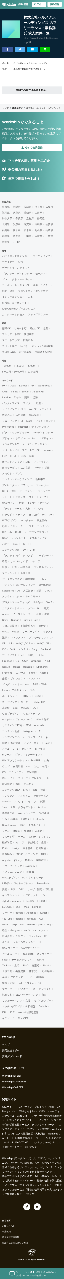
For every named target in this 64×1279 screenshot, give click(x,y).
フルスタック (19, 690)
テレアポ (28, 555)
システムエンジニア (24, 942)
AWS (13, 385)
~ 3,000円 (7, 365)
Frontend (7, 672)
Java (4, 807)
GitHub (29, 860)
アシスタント (42, 444)
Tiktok (46, 965)
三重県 (49, 236)
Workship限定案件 (28, 1012)
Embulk (43, 1006)
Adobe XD (38, 391)
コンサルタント (42, 567)
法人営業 (25, 467)
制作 (43, 854)
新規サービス (9, 567)
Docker (23, 385)
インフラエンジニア (13, 296)
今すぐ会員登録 (33, 147)
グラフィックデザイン (27, 754)
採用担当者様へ (11, 1050)
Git (17, 450)
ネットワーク (35, 877)
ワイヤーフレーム (23, 883)
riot (22, 924)
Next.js (6, 666)
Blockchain (35, 936)
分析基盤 (30, 1006)
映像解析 (7, 854)
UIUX (5, 491)
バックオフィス (11, 403)
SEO (23, 409)
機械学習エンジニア (13, 842)
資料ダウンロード (12, 1056)
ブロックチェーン (35, 895)
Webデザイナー (24, 643)
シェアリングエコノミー (38, 532)
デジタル (7, 584)
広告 (31, 526)
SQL (12, 889)
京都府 (30, 218)
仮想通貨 (33, 842)
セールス (40, 273)
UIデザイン (45, 438)
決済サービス (27, 988)
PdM (35, 684)
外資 (46, 608)
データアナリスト (21, 959)
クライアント (25, 807)
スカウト (7, 473)
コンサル (21, 672)
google (19, 912)
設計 (12, 983)
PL (23, 877)
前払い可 (35, 328)
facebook (34, 414)
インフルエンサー (12, 895)
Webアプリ (43, 643)
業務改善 (41, 860)
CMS (5, 391)
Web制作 (32, 772)
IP (45, 936)
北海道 (6, 224)
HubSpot (38, 602)
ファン (6, 830)
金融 (43, 842)
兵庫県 (16, 212)
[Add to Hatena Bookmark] (32, 49)
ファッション (9, 573)
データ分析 (42, 719)
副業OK (6, 328)
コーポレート (43, 555)
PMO (25, 965)
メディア (20, 514)
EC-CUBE (42, 901)
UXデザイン (8, 502)
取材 (38, 403)
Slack (29, 420)
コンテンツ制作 (11, 731)
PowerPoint (43, 883)
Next (47, 660)
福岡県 (6, 212)
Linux (5, 690)
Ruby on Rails (30, 620)
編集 (31, 456)
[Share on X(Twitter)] (20, 49)
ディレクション (40, 426)
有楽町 (35, 965)
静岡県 (41, 218)
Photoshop (8, 426)
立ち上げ (34, 514)
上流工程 (7, 971)
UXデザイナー (10, 947)
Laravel (47, 450)
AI (18, 590)
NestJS (30, 901)
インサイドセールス (38, 502)
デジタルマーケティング (16, 602)
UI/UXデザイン (10, 877)
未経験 (6, 707)
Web (44, 684)
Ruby (35, 649)
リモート (7, 497)
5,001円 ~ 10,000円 (13, 371)
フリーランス (41, 461)
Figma (14, 391)
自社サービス (9, 467)
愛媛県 (16, 224)
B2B (15, 707)
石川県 (16, 242)
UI (21, 420)
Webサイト (8, 778)
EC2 (4, 456)
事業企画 (25, 573)
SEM (28, 725)
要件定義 (20, 971)
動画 (4, 526)
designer (15, 930)
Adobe (5, 614)
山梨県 (27, 236)
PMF (24, 543)
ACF (41, 918)
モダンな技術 (9, 625)
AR (10, 643)
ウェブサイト (35, 737)
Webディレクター (43, 432)
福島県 (6, 230)
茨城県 (27, 206)
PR (44, 514)
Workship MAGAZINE (14, 1081)
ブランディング (11, 555)
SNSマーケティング (26, 854)
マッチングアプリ (12, 1006)
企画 (4, 678)
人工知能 (28, 590)
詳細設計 (41, 977)
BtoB (15, 543)
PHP (4, 385)
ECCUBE (7, 906)
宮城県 (38, 236)
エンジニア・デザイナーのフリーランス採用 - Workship (31, 1129)
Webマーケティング (40, 409)
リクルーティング (12, 1000)
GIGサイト (8, 1106)
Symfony (30, 865)
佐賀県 (49, 224)
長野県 (16, 236)
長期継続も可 (27, 625)
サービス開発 (34, 889)
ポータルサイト (11, 696)
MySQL (25, 707)
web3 (27, 930)
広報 (20, 261)
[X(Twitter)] (37, 1206)
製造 (4, 983)
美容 (4, 889)
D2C (21, 889)
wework (6, 801)
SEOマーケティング (26, 994)
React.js (27, 666)
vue (28, 766)
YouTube (7, 918)
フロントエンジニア (25, 801)
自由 (46, 760)
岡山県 (38, 230)
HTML (13, 456)
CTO (47, 590)
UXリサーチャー (30, 947)
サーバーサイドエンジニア (25, 561)
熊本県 (6, 242)
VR (4, 643)
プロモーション (37, 637)
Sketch (25, 391)
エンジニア (44, 491)
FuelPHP (36, 760)
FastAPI (39, 959)
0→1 (15, 748)
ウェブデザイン (11, 713)
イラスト (48, 631)
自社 (36, 766)
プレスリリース (40, 778)
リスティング (9, 420)
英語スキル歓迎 (43, 351)
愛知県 (27, 212)
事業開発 (42, 520)
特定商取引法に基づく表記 (15, 1242)
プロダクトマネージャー (16, 684)
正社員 (6, 942)
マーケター (42, 485)
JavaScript (44, 584)
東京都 (6, 206)
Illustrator (23, 426)
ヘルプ (6, 1044)
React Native (9, 825)
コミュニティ (16, 772)
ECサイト (26, 819)
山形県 (38, 212)
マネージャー (9, 988)
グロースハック (24, 719)
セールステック (11, 953)
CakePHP (39, 702)
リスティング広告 (12, 725)
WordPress (44, 385)
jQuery (18, 860)
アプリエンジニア (12, 871)
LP (39, 731)
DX (24, 549)
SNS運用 (44, 813)
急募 (45, 328)
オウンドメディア (12, 461)
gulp (14, 924)
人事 (30, 296)
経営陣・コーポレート (14, 302)
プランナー (26, 485)
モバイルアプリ (42, 1000)
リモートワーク (37, 497)
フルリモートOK (11, 334)
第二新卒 (29, 783)
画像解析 (28, 848)
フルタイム (24, 795)
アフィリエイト (32, 742)
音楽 (38, 614)
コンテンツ (43, 526)
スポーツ (23, 778)
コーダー (25, 702)
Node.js (29, 871)
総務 (4, 561)
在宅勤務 (18, 766)
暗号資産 (7, 936)
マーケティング (41, 255)
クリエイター (35, 825)
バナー (6, 543)
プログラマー (17, 977)
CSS (23, 456)
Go (17, 660)
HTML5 (27, 696)
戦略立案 (7, 994)
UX (50, 514)
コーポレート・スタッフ (16, 285)
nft (34, 930)
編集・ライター (41, 285)
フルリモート (18, 537)
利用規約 (6, 1231)
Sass (47, 742)
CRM (32, 549)
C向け (31, 655)
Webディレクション (40, 836)
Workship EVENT (12, 1075)
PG (30, 977)
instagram (28, 731)
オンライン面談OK (42, 346)
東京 (18, 906)
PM (32, 385)
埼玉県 (38, 206)
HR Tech (7, 532)
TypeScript (41, 666)
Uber (5, 537)
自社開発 (40, 748)
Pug (49, 924)
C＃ (40, 983)
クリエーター (17, 526)
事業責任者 (8, 813)
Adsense (31, 912)
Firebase (7, 660)
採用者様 (23, 4)
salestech (28, 953)
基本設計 (34, 971)
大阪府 (16, 206)
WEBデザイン (10, 520)
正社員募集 (25, 351)
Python (43, 579)
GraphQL (36, 660)
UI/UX (5, 631)
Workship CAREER (12, 1087)
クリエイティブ (38, 537)
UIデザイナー (44, 953)
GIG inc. (24, 1259)
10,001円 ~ (34, 371)
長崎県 (49, 230)
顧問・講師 (8, 291)
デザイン (7, 438)
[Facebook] (26, 1206)
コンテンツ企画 (11, 549)
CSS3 (38, 696)
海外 (32, 690)
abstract (31, 918)
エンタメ (23, 649)
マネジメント (17, 637)
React (16, 666)
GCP (25, 660)
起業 (38, 590)
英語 (4, 977)
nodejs (27, 830)
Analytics (7, 719)
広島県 (49, 206)
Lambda (36, 906)
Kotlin (5, 848)
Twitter (43, 912)
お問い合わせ (8, 1226)
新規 (17, 783)
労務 (35, 397)
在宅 (44, 766)
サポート (7, 450)
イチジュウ (8, 1018)
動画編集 (47, 971)
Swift (12, 649)
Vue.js (15, 631)
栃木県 (16, 230)
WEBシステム (26, 983)
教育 (46, 614)
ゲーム (21, 836)
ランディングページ (13, 737)
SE (40, 942)
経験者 (14, 819)
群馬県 (6, 236)
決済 (42, 801)
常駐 (22, 825)
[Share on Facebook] (7, 49)
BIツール (7, 754)
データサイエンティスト (16, 267)
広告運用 (21, 414)
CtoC (18, 532)
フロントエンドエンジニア (33, 291)
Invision (6, 397)
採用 (47, 467)
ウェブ (6, 766)
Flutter (32, 672)
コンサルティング (25, 584)
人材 (27, 508)
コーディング (9, 702)
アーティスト (9, 655)
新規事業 (29, 334)
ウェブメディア (31, 713)
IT (31, 543)
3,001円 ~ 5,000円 (27, 365)
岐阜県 (27, 230)
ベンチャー (27, 520)
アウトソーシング (12, 865)
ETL (4, 1012)
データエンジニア (12, 579)
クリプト (20, 936)
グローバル (34, 608)
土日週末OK (9, 351)
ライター (28, 403)
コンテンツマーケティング (17, 479)
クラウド (7, 514)
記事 (4, 637)
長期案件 (28, 340)
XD (29, 444)
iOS (4, 649)
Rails (34, 789)
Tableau (6, 965)
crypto (42, 930)
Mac (26, 906)
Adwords (39, 725)
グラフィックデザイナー (16, 432)
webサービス (41, 795)
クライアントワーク (13, 444)
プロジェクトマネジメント (25, 678)
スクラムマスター (12, 596)
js (47, 737)
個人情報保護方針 (10, 1237)
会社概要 (6, 1220)
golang (19, 918)
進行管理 (15, 742)
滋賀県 (27, 224)
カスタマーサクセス (13, 314)
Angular (6, 860)
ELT (12, 1012)
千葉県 (19, 218)
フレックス (8, 795)
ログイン (39, 4)
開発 (4, 742)
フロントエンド (44, 420)
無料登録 (55, 4)
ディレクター (9, 485)
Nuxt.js (15, 848)
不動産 (49, 889)
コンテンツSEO (11, 789)
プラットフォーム (12, 508)
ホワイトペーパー (25, 438)
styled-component (12, 901)
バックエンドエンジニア (16, 255)
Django (15, 620)
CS (4, 772)
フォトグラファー (38, 314)
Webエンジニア (27, 813)
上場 (16, 965)
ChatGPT (23, 1018)
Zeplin (17, 397)
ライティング (9, 409)
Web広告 (7, 414)
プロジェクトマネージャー (17, 279)
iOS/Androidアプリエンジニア (19, 308)
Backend (46, 649)
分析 (4, 819)
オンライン (45, 988)
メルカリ (43, 655)
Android (44, 672)
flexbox (31, 924)
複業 (42, 789)
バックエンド (27, 491)
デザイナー (8, 261)
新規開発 (7, 783)
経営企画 (25, 567)
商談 (43, 994)
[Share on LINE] (45, 49)
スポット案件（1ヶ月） (15, 346)
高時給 (42, 625)
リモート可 (20, 328)
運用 (13, 491)
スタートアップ (11, 340)
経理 (4, 930)
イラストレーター (23, 614)
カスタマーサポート (13, 608)
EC (34, 707)
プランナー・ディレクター (17, 273)
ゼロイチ (27, 748)
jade (40, 924)
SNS (27, 461)
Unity (5, 620)
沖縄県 (38, 224)
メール (6, 748)
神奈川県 (7, 218)
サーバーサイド (31, 631)
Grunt (5, 924)
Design (38, 830)
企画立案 (20, 497)
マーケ (37, 467)
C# (51, 637)
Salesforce (8, 590)
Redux (16, 830)
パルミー (41, 807)
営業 (21, 502)
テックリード (32, 596)
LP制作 (6, 883)
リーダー (7, 912)
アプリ (19, 473)
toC (22, 655)
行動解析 (41, 848)
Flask (5, 959)
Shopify (40, 819)
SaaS (49, 602)
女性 (27, 1000)
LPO (25, 789)
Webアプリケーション (14, 760)
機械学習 (30, 579)
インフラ (39, 508)
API (13, 807)
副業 (26, 397)
